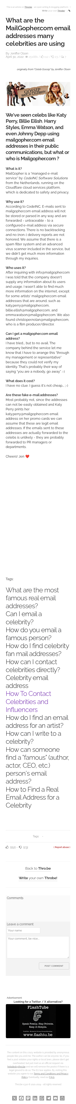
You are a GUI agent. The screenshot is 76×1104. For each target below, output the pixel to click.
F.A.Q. (52, 1077)
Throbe (61, 11)
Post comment (54, 966)
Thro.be (38, 868)
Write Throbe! (38, 878)
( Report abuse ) (62, 847)
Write (50, 11)
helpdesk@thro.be (16, 1066)
